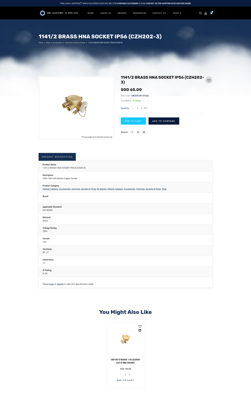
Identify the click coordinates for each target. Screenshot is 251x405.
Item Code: (126, 95)
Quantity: (125, 108)
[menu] (133, 13)
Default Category (50, 188)
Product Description (57, 157)
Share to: (124, 132)
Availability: (126, 100)
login (51, 284)
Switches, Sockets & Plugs (83, 188)
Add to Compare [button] (163, 121)
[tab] (57, 157)
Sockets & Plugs (153, 188)
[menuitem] (90, 13)
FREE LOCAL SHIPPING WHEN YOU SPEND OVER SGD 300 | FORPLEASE (125, 3)
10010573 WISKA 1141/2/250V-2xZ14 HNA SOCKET (125, 361)
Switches (140, 188)
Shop (164, 188)
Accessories (64, 188)
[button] (140, 327)
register (60, 284)
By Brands (101, 188)
